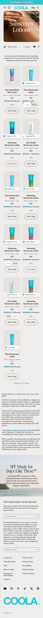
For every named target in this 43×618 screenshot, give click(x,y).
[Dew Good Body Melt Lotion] (12, 76)
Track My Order (9, 562)
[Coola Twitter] (31, 588)
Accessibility (27, 566)
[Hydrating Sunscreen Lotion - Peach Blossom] (30, 287)
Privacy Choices (28, 573)
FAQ (5, 566)
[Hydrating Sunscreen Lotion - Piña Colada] (30, 182)
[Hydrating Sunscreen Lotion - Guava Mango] (30, 234)
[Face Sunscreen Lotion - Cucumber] (12, 340)
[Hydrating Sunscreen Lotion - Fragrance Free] (12, 129)
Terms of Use (27, 558)
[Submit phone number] (36, 549)
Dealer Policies (28, 569)
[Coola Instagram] (11, 588)
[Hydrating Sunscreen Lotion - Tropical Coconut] (12, 234)
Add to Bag (12, 111)
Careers (7, 579)
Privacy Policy (27, 562)
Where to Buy (9, 569)
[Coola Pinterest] (38, 588)
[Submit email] (36, 516)
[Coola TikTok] (24, 588)
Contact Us (8, 558)
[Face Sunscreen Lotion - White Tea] (12, 182)
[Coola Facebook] (18, 588)
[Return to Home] (21, 7)
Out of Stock (12, 164)
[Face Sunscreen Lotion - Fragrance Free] (30, 76)
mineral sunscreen (19, 411)
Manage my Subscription (8, 574)
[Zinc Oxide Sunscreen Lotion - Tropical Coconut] (12, 287)
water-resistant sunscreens (17, 430)
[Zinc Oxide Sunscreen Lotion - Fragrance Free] (30, 129)
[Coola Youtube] (5, 588)
